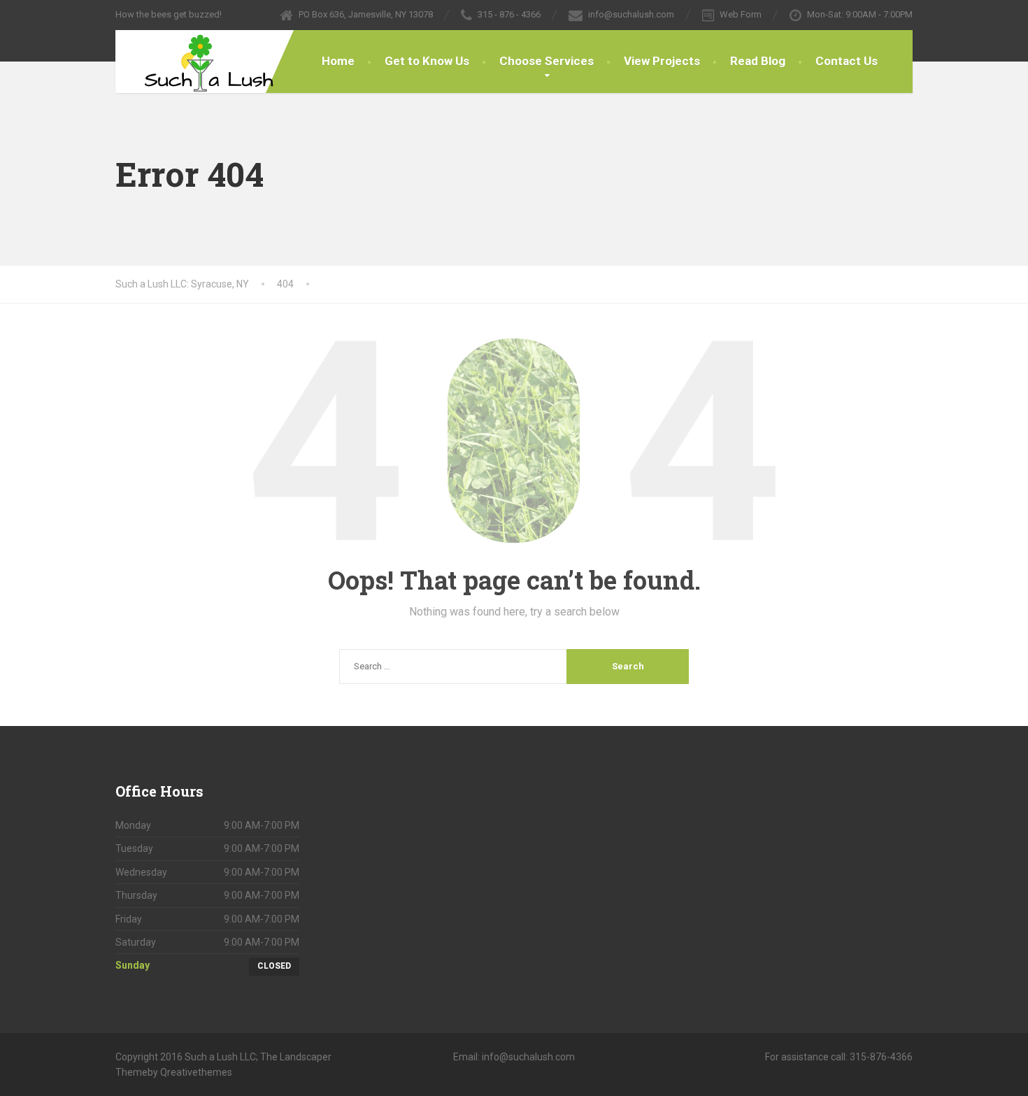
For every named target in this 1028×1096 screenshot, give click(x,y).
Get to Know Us (427, 61)
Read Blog (757, 61)
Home (338, 61)
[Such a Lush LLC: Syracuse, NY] (197, 61)
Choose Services (546, 61)
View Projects (662, 61)
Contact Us (846, 61)
